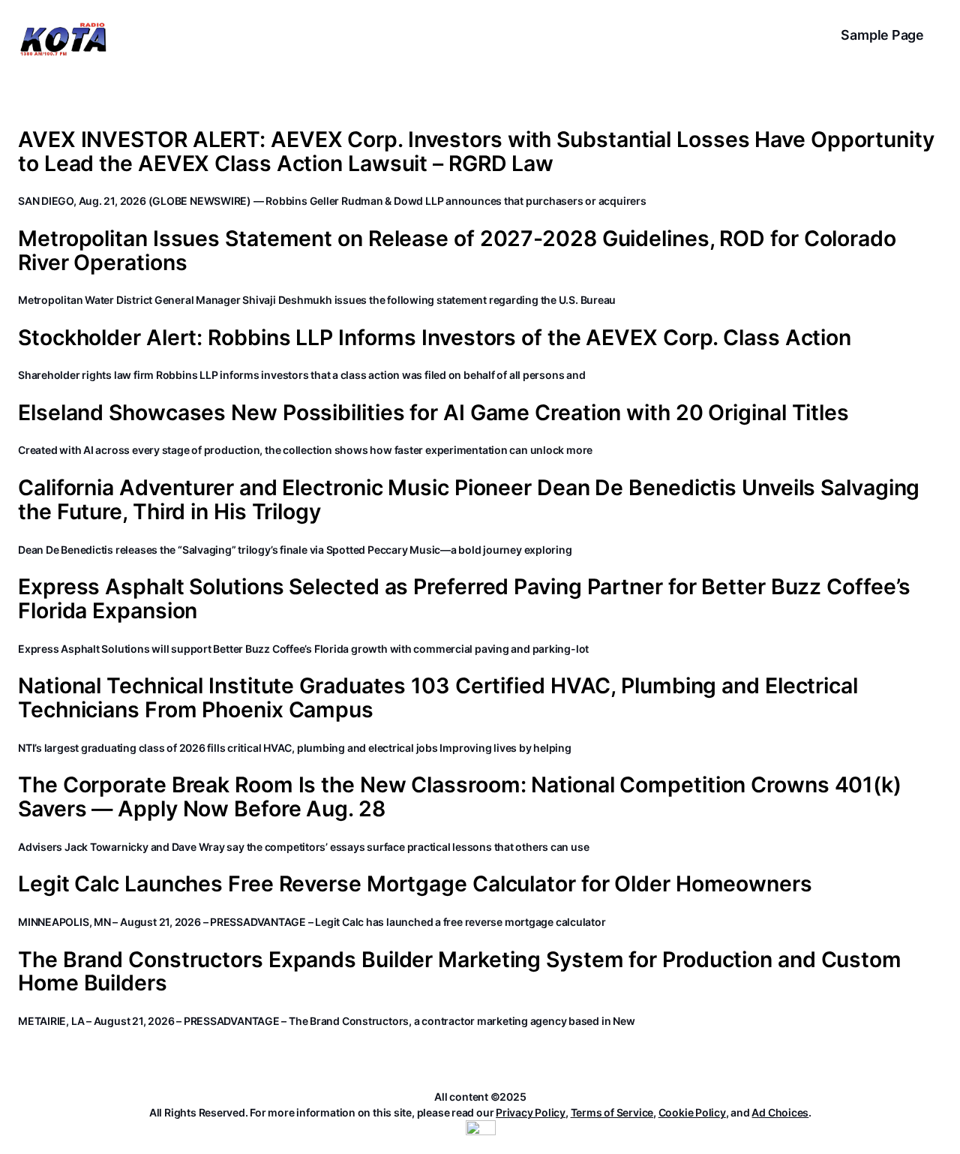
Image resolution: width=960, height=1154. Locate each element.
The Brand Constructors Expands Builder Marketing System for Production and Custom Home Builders (460, 972)
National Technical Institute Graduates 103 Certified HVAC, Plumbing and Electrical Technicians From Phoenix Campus (438, 698)
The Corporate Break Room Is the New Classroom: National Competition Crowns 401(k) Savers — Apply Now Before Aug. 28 (460, 797)
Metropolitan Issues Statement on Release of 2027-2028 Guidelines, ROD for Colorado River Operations (457, 251)
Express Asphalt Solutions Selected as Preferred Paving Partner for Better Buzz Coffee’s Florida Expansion (464, 599)
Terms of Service (612, 1112)
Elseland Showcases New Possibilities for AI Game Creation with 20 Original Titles (433, 413)
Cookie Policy (692, 1112)
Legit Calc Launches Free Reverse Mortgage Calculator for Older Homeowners (415, 884)
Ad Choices (780, 1112)
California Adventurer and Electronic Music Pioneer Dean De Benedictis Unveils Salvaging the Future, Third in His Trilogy (469, 500)
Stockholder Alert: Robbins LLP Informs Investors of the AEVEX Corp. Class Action (434, 338)
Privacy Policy (531, 1112)
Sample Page (882, 35)
